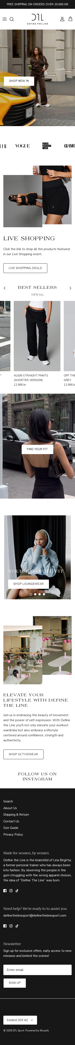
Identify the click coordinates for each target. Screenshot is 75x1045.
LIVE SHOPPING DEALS (25, 268)
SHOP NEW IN (19, 81)
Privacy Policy (13, 834)
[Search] (13, 19)
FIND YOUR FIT (37, 449)
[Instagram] (10, 890)
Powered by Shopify (37, 1030)
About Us (10, 808)
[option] (37, 78)
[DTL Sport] (37, 19)
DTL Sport (18, 1030)
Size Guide (10, 828)
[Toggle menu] (4, 19)
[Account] (61, 19)
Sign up (15, 983)
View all (37, 294)
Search (8, 801)
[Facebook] (4, 890)
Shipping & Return (16, 814)
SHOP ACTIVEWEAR (23, 754)
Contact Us (11, 821)
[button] (31, 594)
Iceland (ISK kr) (17, 1020)
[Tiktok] (17, 890)
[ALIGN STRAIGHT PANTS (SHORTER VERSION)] (37, 336)
